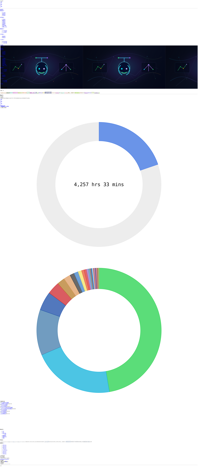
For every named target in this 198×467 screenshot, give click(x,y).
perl (63, 92)
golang (57, 92)
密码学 (8, 92)
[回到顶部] (7, 461)
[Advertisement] (31, 421)
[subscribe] (7, 106)
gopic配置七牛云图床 (4, 403)
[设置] (1, 461)
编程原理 (48, 92)
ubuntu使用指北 (3, 413)
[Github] (0, 106)
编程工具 (32, 92)
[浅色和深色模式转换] (3, 460)
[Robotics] (1, 106)
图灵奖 (11, 92)
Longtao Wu (2, 45)
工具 (35, 92)
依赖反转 (53, 92)
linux (86, 92)
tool (38, 92)
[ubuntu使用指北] (3, 412)
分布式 (81, 92)
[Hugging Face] (4, 106)
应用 (28, 92)
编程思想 (15, 92)
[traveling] (8, 106)
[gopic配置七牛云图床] (4, 402)
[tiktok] (5, 106)
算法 (60, 92)
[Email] (3, 106)
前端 (83, 92)
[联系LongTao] (4, 461)
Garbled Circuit (3, 92)
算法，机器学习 (71, 92)
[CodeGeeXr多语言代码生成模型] (6, 407)
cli (99, 92)
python (66, 92)
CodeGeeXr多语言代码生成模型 (6, 408)
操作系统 (89, 92)
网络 (92, 92)
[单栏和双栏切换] (3, 461)
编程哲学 (20, 92)
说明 (44, 92)
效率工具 (41, 92)
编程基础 (77, 92)
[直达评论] (5, 461)
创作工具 (25, 92)
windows (96, 92)
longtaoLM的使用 (3, 406)
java (62, 92)
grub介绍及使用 (3, 411)
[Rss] (6, 106)
